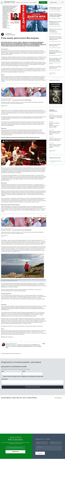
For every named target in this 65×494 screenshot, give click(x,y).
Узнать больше (4, 105)
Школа (27, 2)
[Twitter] (44, 343)
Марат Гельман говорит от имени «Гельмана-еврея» (55, 133)
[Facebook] (43, 343)
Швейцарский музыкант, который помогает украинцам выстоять (55, 23)
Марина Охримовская (11, 343)
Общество (18, 2)
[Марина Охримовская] (3, 344)
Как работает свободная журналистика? (55, 67)
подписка (43, 2)
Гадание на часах (33, 346)
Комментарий (5, 379)
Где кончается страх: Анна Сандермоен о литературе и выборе (55, 117)
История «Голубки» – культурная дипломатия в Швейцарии (16, 100)
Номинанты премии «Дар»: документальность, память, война (54, 125)
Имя (3, 371)
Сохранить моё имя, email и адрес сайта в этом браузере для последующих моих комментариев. (23, 376)
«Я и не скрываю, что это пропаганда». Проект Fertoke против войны (55, 60)
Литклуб (30, 2)
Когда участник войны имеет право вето (54, 45)
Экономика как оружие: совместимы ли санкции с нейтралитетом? (55, 38)
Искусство (23, 2)
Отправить (40, 453)
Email (24, 371)
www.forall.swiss (13, 346)
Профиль (34, 2)
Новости (55, 18)
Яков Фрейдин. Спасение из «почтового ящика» (55, 8)
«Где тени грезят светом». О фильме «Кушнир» (55, 139)
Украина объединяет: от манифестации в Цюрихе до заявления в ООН (55, 15)
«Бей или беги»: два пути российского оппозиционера (55, 31)
